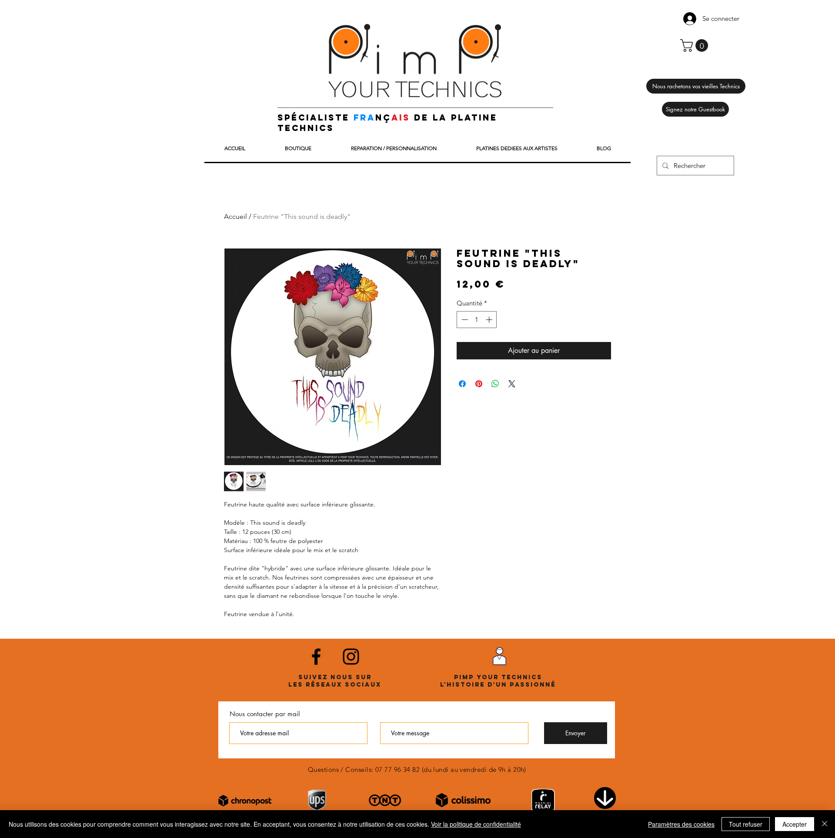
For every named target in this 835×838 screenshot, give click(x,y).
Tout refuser (745, 824)
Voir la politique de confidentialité (476, 824)
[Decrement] (464, 320)
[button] (695, 45)
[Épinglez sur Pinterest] (479, 384)
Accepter (794, 824)
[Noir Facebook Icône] (316, 656)
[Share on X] (512, 384)
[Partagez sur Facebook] (462, 384)
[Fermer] (824, 824)
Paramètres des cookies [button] (681, 824)
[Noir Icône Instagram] (351, 656)
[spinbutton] (477, 320)
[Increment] (490, 320)
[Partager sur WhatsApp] (495, 384)
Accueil (235, 216)
